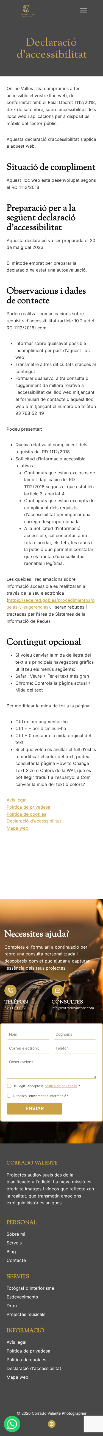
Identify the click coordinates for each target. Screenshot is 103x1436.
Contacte (16, 1260)
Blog (11, 1251)
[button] (12, 1424)
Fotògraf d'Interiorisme (30, 1288)
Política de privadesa (28, 807)
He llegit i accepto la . (46, 1086)
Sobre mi (16, 1234)
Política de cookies (26, 814)
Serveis (14, 1243)
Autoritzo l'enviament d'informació (40, 1096)
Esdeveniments (22, 1297)
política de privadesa (60, 1086)
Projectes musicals (26, 1314)
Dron (12, 1305)
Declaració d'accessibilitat (34, 821)
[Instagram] (51, 1424)
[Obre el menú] (83, 10)
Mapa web (17, 828)
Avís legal (16, 800)
